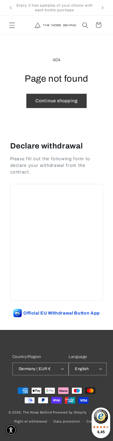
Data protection (66, 421)
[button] (12, 25)
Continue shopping (56, 100)
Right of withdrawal (30, 421)
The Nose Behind (37, 412)
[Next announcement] (103, 8)
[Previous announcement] (11, 8)
